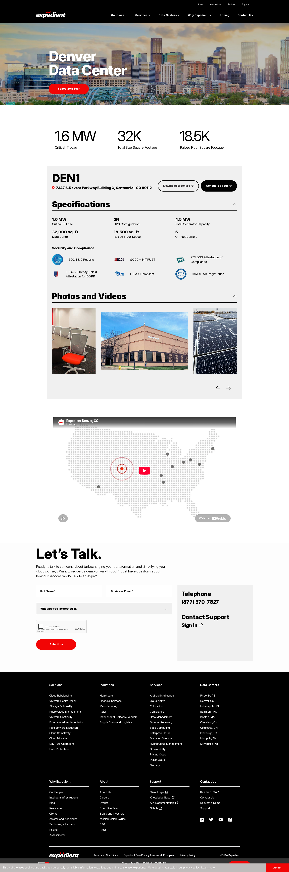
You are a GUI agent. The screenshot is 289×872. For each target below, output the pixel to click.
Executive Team (109, 808)
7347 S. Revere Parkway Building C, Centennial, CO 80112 (104, 188)
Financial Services (111, 701)
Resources (55, 808)
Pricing (224, 15)
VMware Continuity (60, 717)
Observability (157, 749)
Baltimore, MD (208, 711)
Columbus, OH (209, 727)
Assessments (57, 835)
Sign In (190, 625)
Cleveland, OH (208, 722)
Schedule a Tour (69, 88)
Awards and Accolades (63, 819)
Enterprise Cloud (160, 733)
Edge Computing (160, 727)
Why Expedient (198, 15)
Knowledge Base (160, 797)
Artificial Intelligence (162, 695)
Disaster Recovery (161, 722)
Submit (55, 644)
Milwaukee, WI (209, 743)
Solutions (118, 15)
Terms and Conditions (106, 855)
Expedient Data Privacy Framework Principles (149, 855)
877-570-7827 (209, 792)
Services (141, 15)
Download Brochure (176, 185)
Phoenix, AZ (207, 695)
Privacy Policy (188, 855)
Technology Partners (62, 824)
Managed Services (161, 738)
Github (154, 808)
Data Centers (168, 15)
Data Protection (59, 749)
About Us (105, 792)
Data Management (161, 717)
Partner (231, 4)
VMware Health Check (62, 701)
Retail (103, 711)
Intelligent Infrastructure (63, 797)
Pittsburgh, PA (208, 733)
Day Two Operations (61, 743)
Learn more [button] (208, 867)
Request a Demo (210, 803)
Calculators (215, 4)
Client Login (157, 792)
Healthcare (106, 695)
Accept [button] (277, 867)
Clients (53, 813)
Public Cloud (157, 759)
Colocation (156, 706)
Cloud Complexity (60, 733)
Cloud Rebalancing (60, 695)
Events (104, 803)
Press (103, 829)
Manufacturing (108, 706)
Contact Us (245, 15)
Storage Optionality (61, 706)
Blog (52, 803)
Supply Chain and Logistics (116, 722)
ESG (102, 824)
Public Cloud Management (65, 711)
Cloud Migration (58, 738)
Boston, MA (207, 717)
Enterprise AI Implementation (66, 722)
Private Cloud (158, 754)
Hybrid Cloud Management (166, 743)
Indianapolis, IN (209, 706)
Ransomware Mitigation (63, 727)
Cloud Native (157, 701)
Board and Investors (112, 813)
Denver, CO (207, 701)
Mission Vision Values (113, 819)
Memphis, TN (208, 738)
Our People (56, 792)
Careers (104, 797)
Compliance (157, 711)
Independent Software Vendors (118, 717)
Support (246, 4)
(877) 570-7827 (200, 602)
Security (155, 765)
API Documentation (162, 803)
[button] (218, 387)
